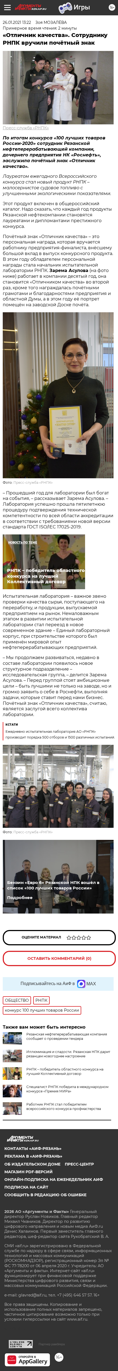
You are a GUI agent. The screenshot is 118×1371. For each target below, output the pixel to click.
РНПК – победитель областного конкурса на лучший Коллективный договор (64, 1071)
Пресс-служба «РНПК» (26, 127)
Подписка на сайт (26, 1187)
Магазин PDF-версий (28, 1171)
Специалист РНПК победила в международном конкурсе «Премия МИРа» (67, 1089)
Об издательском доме (32, 1164)
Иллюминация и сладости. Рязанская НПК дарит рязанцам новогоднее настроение (68, 1054)
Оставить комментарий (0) (59, 958)
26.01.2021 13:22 (17, 22)
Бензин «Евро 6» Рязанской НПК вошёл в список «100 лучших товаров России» (53, 885)
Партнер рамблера (52, 1344)
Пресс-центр (79, 1164)
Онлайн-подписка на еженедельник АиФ (53, 1179)
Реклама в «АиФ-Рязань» (33, 1156)
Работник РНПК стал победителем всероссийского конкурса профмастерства (63, 1106)
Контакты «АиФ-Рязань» (32, 1148)
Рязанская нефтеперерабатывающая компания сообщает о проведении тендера (66, 1036)
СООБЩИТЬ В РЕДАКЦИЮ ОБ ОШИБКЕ (45, 1194)
